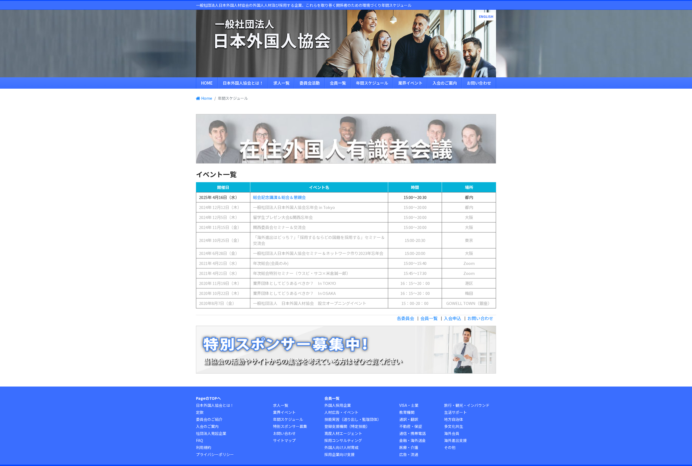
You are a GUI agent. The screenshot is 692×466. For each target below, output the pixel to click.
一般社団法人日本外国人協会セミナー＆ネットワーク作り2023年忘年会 (318, 253)
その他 (449, 447)
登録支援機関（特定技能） (347, 426)
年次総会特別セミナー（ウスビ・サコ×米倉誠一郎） (301, 273)
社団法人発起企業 (211, 433)
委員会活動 (310, 83)
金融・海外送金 (412, 440)
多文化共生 (453, 426)
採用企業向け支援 (339, 454)
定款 (200, 412)
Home (206, 98)
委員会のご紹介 (209, 419)
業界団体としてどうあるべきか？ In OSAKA (294, 293)
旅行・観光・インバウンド (467, 405)
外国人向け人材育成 (341, 447)
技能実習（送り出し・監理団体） (352, 419)
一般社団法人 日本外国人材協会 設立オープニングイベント (309, 303)
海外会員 (451, 433)
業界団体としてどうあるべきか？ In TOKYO (294, 283)
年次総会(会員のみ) (270, 263)
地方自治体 (453, 419)
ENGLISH (486, 16)
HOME (207, 83)
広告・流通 (408, 454)
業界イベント (410, 83)
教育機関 (406, 412)
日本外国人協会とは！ (243, 83)
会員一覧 (338, 83)
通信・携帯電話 (412, 433)
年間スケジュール (372, 83)
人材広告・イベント (341, 412)
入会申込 (452, 318)
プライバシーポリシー (215, 454)
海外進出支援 (455, 440)
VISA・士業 (408, 405)
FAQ (199, 440)
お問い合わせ (479, 83)
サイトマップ (284, 440)
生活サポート (455, 412)
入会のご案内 (444, 83)
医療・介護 (408, 447)
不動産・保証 (410, 426)
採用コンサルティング (343, 440)
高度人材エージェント (343, 433)
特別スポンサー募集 (290, 426)
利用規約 (203, 447)
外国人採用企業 (337, 405)
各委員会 (405, 318)
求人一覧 (281, 83)
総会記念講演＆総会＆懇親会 (279, 197)
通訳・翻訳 (408, 419)
